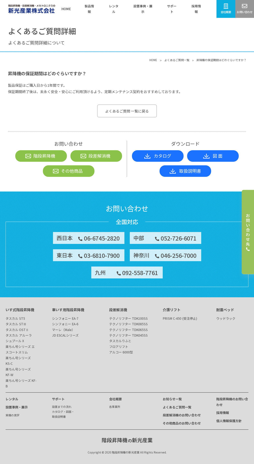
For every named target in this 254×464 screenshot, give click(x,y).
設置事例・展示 (17, 407)
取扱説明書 (190, 171)
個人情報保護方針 (229, 420)
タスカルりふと (120, 340)
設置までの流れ (61, 407)
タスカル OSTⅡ (17, 329)
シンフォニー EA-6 (65, 324)
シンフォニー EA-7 (65, 318)
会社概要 (115, 399)
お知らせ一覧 (172, 399)
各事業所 (114, 407)
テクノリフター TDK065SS (128, 329)
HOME (153, 60)
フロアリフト (118, 346)
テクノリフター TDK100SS (128, 318)
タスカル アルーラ (19, 335)
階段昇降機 (44, 155)
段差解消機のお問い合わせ (182, 415)
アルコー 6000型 (121, 352)
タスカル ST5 (15, 318)
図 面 (217, 155)
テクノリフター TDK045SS (128, 335)
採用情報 (222, 412)
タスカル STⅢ (16, 324)
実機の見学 (12, 415)
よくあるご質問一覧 (176, 60)
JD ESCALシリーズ (65, 335)
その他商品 (72, 171)
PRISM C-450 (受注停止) (180, 318)
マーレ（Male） (63, 329)
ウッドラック (225, 318)
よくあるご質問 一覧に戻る (127, 111)
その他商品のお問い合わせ (182, 423)
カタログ (162, 155)
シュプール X (15, 340)
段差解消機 (99, 155)
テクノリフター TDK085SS (128, 324)
